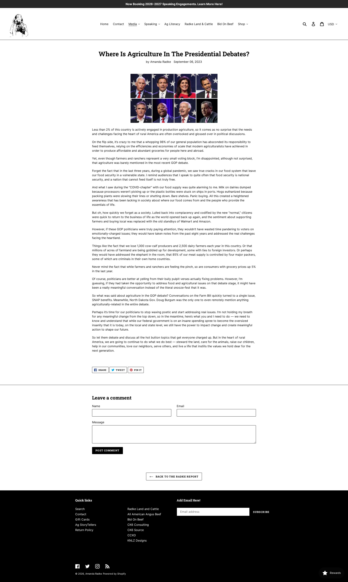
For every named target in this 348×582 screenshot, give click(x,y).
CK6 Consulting (138, 524)
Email (180, 406)
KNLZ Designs (137, 540)
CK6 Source (135, 530)
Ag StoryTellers (85, 524)
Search (80, 509)
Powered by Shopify (114, 573)
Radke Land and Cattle (143, 509)
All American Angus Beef (144, 514)
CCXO (131, 535)
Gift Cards (82, 519)
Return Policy (84, 530)
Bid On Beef (135, 519)
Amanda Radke (93, 573)
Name (96, 406)
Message (98, 422)
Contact (80, 514)
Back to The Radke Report (176, 476)
